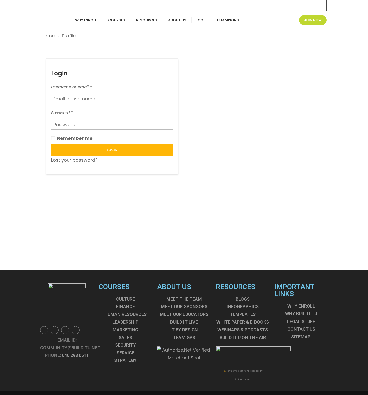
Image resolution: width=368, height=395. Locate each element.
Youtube (76, 330)
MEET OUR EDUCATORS (184, 314)
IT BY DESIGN (184, 329)
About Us (177, 20)
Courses (116, 20)
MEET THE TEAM (184, 299)
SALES (125, 337)
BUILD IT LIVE (184, 322)
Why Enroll (86, 20)
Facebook (44, 330)
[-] (52, 4)
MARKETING (125, 329)
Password (62, 112)
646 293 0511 (75, 355)
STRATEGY (125, 360)
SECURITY (125, 345)
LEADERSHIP (125, 322)
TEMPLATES (243, 314)
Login (112, 149)
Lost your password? (74, 160)
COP (202, 20)
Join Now (313, 20)
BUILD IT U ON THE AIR (243, 337)
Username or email (71, 87)
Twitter (55, 330)
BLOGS (243, 299)
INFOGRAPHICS (243, 306)
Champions (228, 20)
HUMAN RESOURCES (125, 314)
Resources (146, 20)
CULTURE (125, 299)
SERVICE (125, 352)
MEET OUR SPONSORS (184, 306)
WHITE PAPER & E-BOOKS (242, 322)
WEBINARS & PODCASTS (242, 329)
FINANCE (125, 306)
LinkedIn (65, 330)
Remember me (74, 138)
